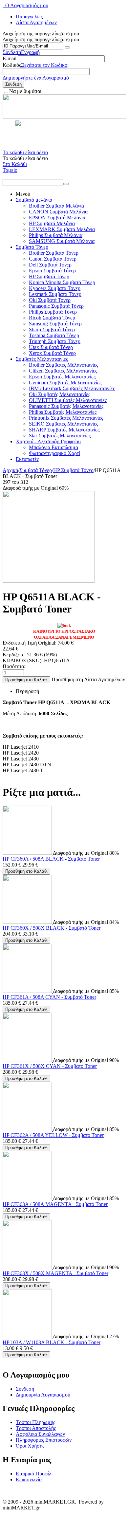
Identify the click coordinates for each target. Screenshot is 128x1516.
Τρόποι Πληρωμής (35, 1422)
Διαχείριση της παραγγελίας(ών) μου (41, 39)
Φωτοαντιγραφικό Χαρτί (54, 453)
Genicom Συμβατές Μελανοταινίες (65, 382)
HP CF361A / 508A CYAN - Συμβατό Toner (49, 997)
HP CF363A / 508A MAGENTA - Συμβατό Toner (55, 1204)
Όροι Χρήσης (30, 1446)
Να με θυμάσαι (25, 91)
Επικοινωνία (29, 1479)
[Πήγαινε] (67, 47)
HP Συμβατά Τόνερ (49, 276)
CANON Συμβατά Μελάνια (58, 211)
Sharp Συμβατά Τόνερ (52, 329)
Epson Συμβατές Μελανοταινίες (62, 376)
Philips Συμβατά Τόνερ (53, 312)
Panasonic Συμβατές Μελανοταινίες (66, 406)
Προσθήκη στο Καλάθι (26, 679)
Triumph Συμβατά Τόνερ (54, 341)
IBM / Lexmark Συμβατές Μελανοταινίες (72, 388)
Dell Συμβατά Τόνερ (50, 264)
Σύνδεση (12, 52)
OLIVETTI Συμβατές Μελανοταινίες (68, 400)
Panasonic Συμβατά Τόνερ (56, 306)
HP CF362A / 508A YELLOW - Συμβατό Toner (53, 1135)
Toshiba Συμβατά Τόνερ (54, 335)
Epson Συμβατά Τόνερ (52, 270)
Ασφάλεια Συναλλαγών (40, 1434)
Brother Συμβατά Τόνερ (53, 253)
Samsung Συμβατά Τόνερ (55, 323)
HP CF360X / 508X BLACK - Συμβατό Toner (51, 928)
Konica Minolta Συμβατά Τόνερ (62, 282)
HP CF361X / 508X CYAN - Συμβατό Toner (50, 1066)
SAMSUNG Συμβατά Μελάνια (62, 241)
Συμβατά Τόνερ (32, 247)
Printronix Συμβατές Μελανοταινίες (66, 418)
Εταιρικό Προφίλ (34, 1473)
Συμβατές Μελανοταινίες (42, 359)
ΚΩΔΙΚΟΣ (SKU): (23, 660)
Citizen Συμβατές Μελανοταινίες (63, 371)
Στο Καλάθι (15, 164)
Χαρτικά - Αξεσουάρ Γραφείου (48, 441)
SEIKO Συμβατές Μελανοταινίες (63, 424)
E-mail (9, 58)
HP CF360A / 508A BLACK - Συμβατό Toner (51, 859)
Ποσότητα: (14, 666)
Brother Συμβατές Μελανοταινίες (63, 365)
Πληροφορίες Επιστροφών (44, 1440)
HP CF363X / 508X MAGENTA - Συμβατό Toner (55, 1273)
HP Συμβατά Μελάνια (52, 223)
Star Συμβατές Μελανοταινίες (60, 435)
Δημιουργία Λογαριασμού (43, 1394)
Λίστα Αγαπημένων (36, 22)
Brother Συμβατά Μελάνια (56, 206)
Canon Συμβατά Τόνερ (52, 259)
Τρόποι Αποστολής (36, 1428)
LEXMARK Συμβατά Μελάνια (62, 229)
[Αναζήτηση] (66, 184)
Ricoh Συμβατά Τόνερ (52, 317)
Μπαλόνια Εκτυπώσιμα (53, 447)
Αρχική (10, 470)
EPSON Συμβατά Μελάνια (57, 217)
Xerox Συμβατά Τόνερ (52, 353)
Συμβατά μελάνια (34, 200)
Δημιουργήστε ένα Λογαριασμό (36, 78)
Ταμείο (10, 170)
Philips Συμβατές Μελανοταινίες (62, 412)
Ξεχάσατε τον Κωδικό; (45, 65)
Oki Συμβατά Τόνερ (50, 300)
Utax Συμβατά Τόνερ (51, 347)
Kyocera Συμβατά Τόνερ (54, 288)
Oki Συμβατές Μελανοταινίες (59, 394)
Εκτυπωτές (27, 459)
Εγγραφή (30, 52)
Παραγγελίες (29, 16)
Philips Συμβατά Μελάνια (55, 235)
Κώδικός (12, 65)
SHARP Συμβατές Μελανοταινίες (64, 429)
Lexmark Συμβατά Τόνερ (55, 294)
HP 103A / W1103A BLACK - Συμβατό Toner (51, 1342)
